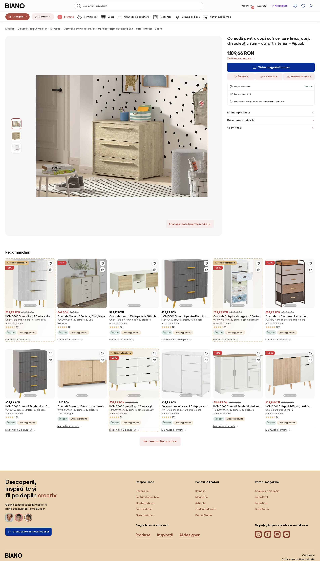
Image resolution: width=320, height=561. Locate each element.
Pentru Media (144, 509)
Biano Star (261, 503)
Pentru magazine (267, 481)
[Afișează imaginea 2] (16, 136)
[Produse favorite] (303, 6)
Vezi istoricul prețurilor (239, 58)
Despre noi (142, 491)
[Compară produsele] (295, 6)
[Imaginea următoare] (52, 283)
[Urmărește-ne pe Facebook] (267, 534)
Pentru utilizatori (207, 481)
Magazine (201, 497)
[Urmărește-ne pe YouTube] (277, 534)
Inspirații (261, 6)
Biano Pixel (261, 497)
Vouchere (247, 7)
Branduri (200, 491)
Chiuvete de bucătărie (137, 17)
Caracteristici (145, 515)
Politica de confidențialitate (298, 559)
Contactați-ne (145, 503)
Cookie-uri (308, 555)
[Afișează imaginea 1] (16, 123)
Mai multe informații (16, 339)
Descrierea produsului (241, 120)
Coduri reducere (205, 509)
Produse (143, 535)
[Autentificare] (311, 6)
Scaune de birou (191, 17)
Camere (43, 16)
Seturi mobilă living (220, 17)
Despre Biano (145, 481)
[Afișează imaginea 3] (16, 148)
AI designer (281, 6)
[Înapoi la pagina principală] (21, 6)
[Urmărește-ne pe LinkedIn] (286, 534)
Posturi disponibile (147, 497)
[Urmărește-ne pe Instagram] (258, 534)
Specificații (234, 127)
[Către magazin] (122, 136)
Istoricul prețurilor (238, 112)
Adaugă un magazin (267, 491)
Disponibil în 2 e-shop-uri (174, 339)
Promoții (69, 17)
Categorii (17, 16)
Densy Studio (203, 515)
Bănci (111, 17)
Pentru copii (90, 17)
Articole (200, 503)
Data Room (262, 509)
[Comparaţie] (50, 269)
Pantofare (166, 17)
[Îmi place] (50, 263)
